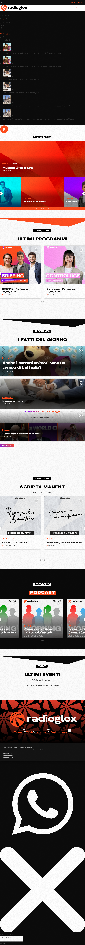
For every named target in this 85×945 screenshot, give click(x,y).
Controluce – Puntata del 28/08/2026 (61, 290)
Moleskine (50, 539)
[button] (36, 208)
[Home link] (14, 8)
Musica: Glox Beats (17, 168)
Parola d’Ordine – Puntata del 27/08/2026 (19, 290)
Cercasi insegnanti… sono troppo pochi (43, 630)
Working (27, 626)
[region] (42, 463)
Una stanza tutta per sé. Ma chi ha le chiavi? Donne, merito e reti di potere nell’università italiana (20, 546)
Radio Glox (6, 163)
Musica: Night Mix (34, 201)
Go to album (6, 34)
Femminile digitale (8, 539)
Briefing (70, 201)
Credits (5, 753)
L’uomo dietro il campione (61, 542)
